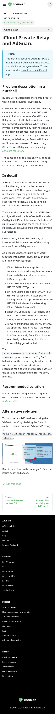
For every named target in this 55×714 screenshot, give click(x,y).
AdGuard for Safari (12, 150)
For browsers (8, 585)
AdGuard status (9, 635)
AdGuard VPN (10, 401)
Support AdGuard (10, 545)
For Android (7, 571)
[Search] (50, 4)
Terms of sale (8, 666)
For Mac (5, 566)
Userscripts (7, 626)
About (5, 531)
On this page (11, 29)
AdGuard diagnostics (11, 640)
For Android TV (8, 576)
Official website (9, 526)
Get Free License (9, 671)
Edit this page (13, 484)
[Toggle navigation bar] (4, 4)
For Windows (8, 562)
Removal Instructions (11, 621)
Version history (9, 590)
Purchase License (9, 657)
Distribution (7, 676)
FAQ (4, 631)
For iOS (5, 581)
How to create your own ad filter (16, 612)
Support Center (9, 607)
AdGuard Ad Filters (10, 616)
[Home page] (5, 13)
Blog (4, 535)
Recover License (9, 662)
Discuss (5, 540)
